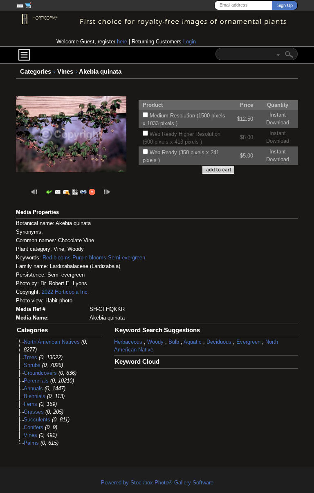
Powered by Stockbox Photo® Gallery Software (157, 482)
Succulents (37, 419)
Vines (66, 71)
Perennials (36, 381)
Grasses (34, 412)
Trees (30, 357)
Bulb (173, 342)
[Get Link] (83, 192)
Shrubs (32, 365)
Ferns (30, 404)
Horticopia (66, 292)
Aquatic (193, 342)
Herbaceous (128, 342)
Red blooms (57, 257)
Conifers (33, 427)
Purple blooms (89, 257)
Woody (155, 342)
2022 (47, 292)
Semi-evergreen (126, 257)
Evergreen (248, 342)
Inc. (84, 292)
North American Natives (52, 342)
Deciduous (218, 342)
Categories (35, 71)
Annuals (33, 388)
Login (189, 41)
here (122, 41)
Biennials (34, 396)
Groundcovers (40, 373)
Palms (31, 443)
